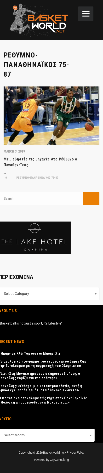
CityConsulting (59, 460)
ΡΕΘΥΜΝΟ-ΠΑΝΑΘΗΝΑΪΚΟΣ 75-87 (37, 177)
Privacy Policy (75, 452)
